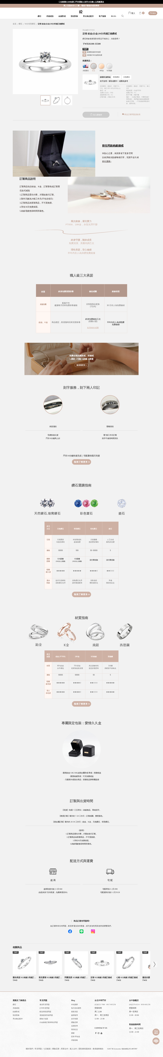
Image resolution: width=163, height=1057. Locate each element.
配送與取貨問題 (45, 1012)
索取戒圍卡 (113, 81)
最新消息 (74, 1012)
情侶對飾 (74, 16)
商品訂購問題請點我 (132, 114)
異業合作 (64, 1049)
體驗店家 (74, 1022)
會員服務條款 (98, 1049)
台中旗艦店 (134, 1000)
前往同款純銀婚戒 (113, 145)
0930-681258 (145, 1004)
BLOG (113, 16)
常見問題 (38, 1049)
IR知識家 (74, 1004)
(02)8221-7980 (100, 1004)
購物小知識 (44, 1019)
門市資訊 (153, 13)
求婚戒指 (49, 16)
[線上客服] (156, 1041)
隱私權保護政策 (85, 1049)
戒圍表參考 (123, 81)
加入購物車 (97, 115)
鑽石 (39, 16)
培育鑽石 (116, 77)
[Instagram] (98, 1033)
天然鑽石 (126, 77)
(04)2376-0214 (134, 1004)
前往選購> (106, 161)
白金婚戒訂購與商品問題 (49, 1022)
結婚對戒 (62, 16)
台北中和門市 (100, 1000)
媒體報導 (74, 1015)
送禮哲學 (74, 1026)
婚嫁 (72, 1033)
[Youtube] (101, 1033)
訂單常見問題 (45, 1008)
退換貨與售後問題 (46, 1015)
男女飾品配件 (88, 16)
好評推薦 (74, 1019)
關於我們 (29, 1049)
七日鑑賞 (47, 1049)
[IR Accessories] (80, 11)
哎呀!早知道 (75, 1037)
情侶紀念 (74, 1029)
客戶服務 (102, 16)
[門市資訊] (156, 1032)
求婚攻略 (74, 1040)
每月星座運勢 (76, 1008)
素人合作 (73, 1049)
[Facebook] (96, 1033)
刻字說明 (103, 81)
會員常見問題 (45, 1004)
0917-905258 (111, 1004)
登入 (133, 13)
